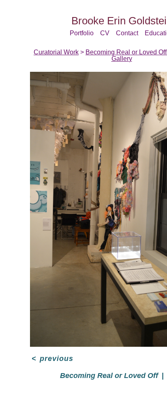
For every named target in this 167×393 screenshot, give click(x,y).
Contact (127, 33)
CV (104, 33)
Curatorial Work (56, 52)
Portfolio (82, 33)
